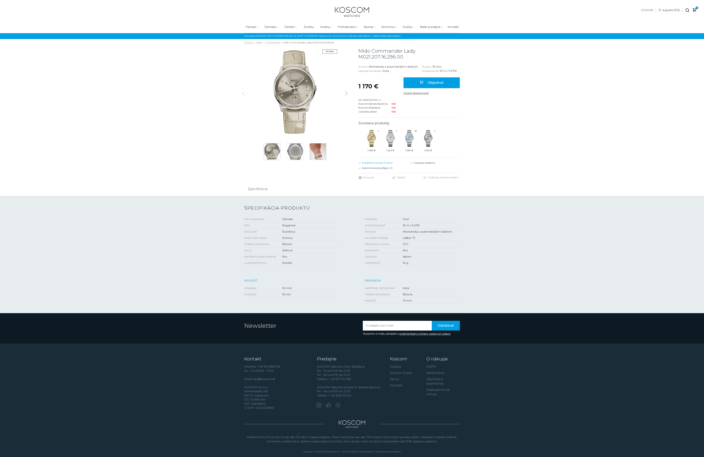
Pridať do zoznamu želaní (443, 177)
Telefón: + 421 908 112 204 (334, 395)
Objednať (435, 83)
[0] (694, 10)
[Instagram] (319, 405)
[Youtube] (338, 405)
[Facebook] (328, 405)
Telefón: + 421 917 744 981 (334, 379)
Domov (248, 42)
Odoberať (446, 326)
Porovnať (368, 177)
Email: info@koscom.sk (259, 379)
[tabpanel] (295, 92)
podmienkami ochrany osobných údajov (425, 333)
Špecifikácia (258, 189)
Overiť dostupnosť (416, 93)
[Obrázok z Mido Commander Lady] (294, 92)
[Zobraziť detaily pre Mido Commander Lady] (371, 138)
